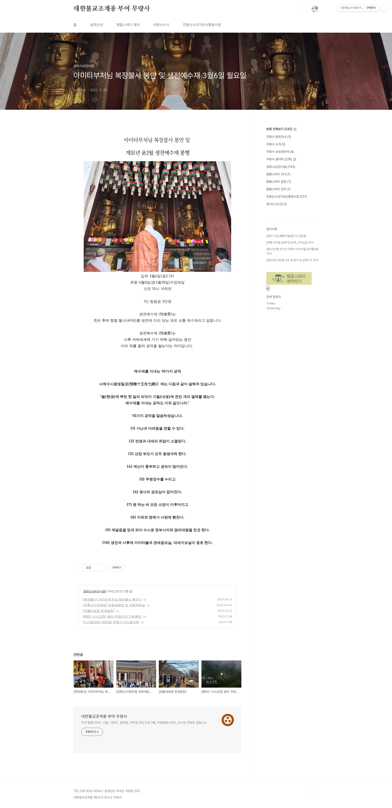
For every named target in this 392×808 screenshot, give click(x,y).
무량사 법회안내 (278, 137)
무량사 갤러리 (279, 159)
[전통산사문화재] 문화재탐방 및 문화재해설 (114, 605)
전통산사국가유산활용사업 (202, 25)
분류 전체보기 (279, 129)
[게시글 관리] (101, 567)
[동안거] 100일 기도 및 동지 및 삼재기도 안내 (292, 260)
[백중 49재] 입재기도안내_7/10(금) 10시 (290, 242)
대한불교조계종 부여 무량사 (112, 9)
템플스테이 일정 (278, 181)
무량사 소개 (275, 144)
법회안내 (96, 25)
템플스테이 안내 (278, 174)
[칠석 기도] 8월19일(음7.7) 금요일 (286, 236)
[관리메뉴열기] (384, 8)
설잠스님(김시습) (94, 591)
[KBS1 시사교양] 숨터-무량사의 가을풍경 (112, 616)
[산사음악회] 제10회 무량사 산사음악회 (111, 622)
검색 (304, 9)
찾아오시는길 (276, 204)
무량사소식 (161, 25)
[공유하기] (95, 567)
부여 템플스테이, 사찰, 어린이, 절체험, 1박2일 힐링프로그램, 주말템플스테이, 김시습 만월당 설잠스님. (144, 722)
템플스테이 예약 (128, 25)
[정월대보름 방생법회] (99, 611)
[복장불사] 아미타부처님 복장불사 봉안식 (112, 599)
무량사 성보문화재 (280, 151)
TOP (314, 792)
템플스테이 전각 (278, 189)
